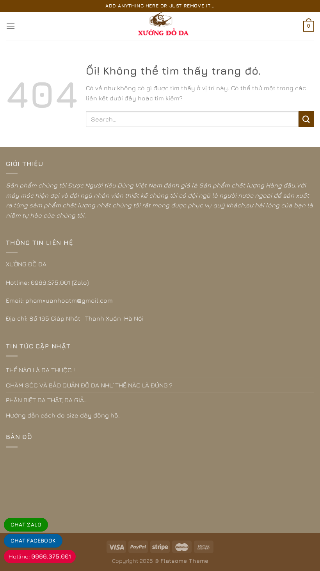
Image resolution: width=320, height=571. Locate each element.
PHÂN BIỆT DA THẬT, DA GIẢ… (46, 399)
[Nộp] (306, 119)
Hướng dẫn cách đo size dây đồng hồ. (63, 415)
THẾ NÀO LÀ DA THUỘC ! (40, 369)
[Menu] (10, 26)
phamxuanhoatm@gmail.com (69, 300)
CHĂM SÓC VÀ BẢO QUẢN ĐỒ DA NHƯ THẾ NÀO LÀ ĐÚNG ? (89, 385)
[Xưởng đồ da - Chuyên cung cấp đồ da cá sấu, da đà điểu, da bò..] (160, 26)
